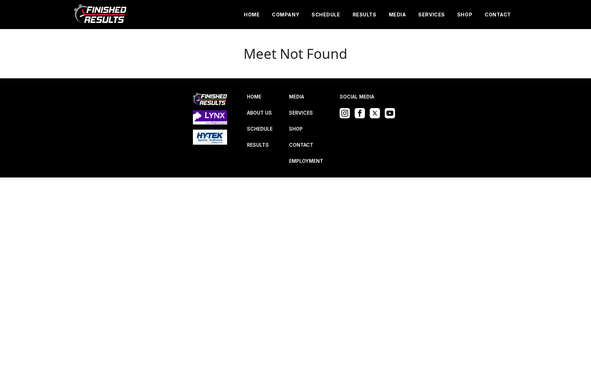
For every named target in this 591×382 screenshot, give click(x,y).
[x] (376, 113)
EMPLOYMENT (306, 161)
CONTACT (498, 14)
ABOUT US (259, 113)
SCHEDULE (326, 14)
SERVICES (431, 14)
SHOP (464, 14)
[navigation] (100, 14)
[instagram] (346, 113)
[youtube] (391, 113)
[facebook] (361, 113)
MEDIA (397, 14)
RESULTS (365, 14)
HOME (252, 14)
